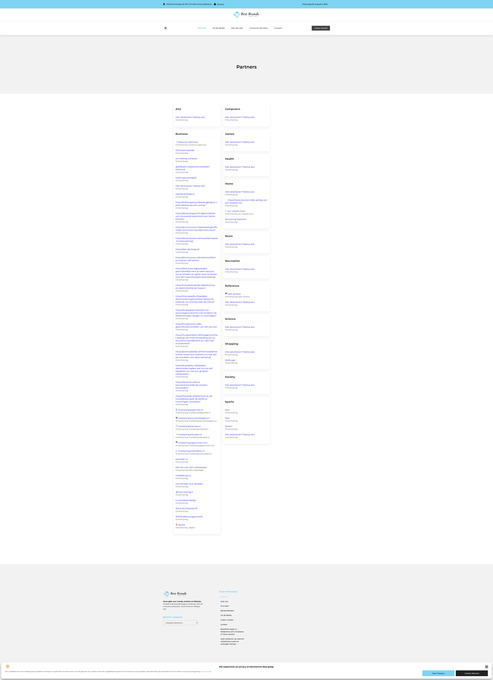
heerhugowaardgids (186, 178)
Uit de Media (218, 28)
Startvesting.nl (185, 492)
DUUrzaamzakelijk (185, 150)
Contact (278, 28)
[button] (486, 667)
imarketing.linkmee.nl (189, 426)
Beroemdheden (227, 611)
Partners (202, 28)
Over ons (224, 601)
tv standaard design (186, 500)
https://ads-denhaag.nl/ (187, 249)
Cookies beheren (472, 673)
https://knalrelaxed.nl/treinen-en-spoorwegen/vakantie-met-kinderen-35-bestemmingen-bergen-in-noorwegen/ (196, 313)
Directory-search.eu (188, 142)
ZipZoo (181, 525)
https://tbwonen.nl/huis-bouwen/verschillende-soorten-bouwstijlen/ (192, 385)
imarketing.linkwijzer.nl (190, 434)
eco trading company (186, 158)
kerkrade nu (182, 459)
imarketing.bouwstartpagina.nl (194, 418)
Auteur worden (227, 620)
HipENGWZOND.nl (185, 194)
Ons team (225, 606)
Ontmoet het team (259, 28)
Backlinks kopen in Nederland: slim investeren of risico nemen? (232, 631)
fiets (227, 410)
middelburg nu (183, 475)
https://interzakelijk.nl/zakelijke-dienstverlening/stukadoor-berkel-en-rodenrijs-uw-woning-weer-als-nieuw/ (195, 299)
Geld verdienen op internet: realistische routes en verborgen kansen (232, 641)
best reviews (234, 294)
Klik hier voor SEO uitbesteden (191, 467)
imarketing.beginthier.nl (190, 410)
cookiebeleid (205, 671)
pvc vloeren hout (236, 211)
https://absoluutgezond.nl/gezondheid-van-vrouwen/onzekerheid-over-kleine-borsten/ (196, 216)
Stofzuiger (230, 360)
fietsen (228, 426)
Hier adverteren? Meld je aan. (190, 117)
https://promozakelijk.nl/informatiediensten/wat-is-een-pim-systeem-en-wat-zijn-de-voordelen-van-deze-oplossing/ (196, 354)
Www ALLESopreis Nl (186, 508)
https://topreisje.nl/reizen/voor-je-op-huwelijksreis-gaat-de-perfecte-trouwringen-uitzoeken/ (194, 399)
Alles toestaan (438, 673)
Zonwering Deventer (235, 219)
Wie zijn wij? (237, 28)
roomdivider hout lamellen (189, 484)
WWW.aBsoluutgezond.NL (189, 516)
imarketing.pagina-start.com (192, 443)
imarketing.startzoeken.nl (191, 451)
